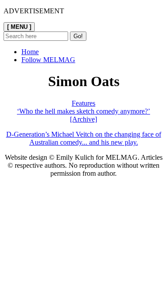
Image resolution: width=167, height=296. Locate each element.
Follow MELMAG (48, 59)
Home (30, 51)
